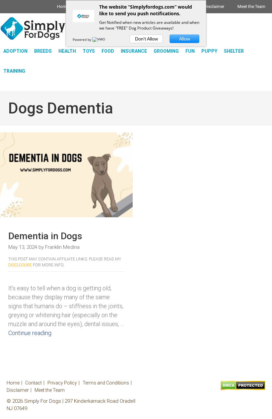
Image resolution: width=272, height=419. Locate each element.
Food (108, 51)
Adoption (15, 51)
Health (67, 51)
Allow (184, 38)
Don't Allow (146, 38)
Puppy (209, 51)
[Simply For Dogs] (33, 28)
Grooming (166, 51)
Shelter (234, 51)
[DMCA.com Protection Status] (243, 388)
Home (63, 6)
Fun (190, 51)
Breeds (43, 51)
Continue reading (29, 332)
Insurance (134, 51)
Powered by (82, 39)
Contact (33, 382)
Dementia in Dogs (45, 236)
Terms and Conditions (106, 382)
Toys (89, 51)
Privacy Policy (62, 382)
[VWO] (99, 39)
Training (14, 71)
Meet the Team (251, 6)
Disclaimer (214, 6)
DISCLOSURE (20, 265)
